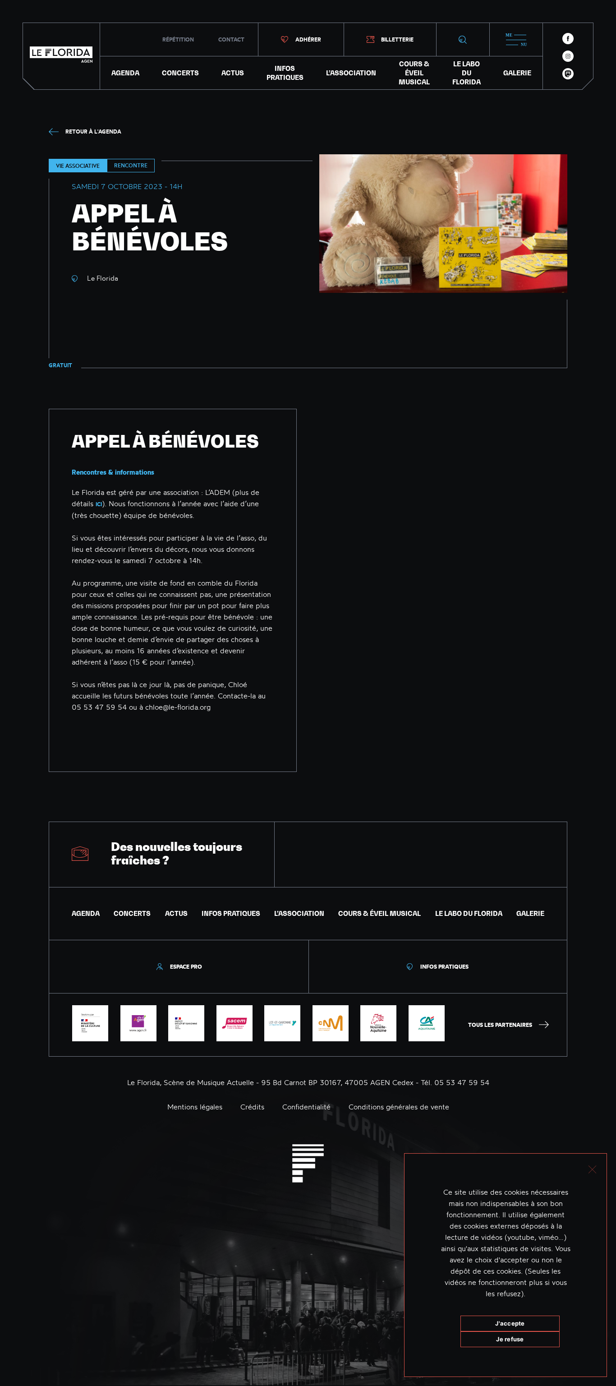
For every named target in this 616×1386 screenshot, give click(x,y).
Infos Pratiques (444, 966)
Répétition (178, 39)
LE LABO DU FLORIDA (466, 73)
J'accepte (509, 1323)
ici (99, 504)
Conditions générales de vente (399, 1106)
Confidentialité (306, 1106)
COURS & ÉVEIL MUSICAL (414, 73)
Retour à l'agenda (93, 131)
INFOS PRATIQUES (285, 73)
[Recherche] (463, 39)
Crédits (252, 1106)
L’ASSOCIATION (351, 73)
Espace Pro (186, 966)
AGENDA (125, 73)
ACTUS (232, 73)
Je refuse (510, 1339)
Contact (231, 39)
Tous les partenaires (500, 1024)
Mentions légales (194, 1106)
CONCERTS (180, 73)
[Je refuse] (592, 1168)
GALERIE (517, 73)
